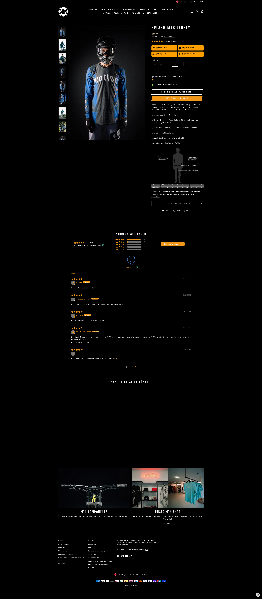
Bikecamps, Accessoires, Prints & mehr (122, 13)
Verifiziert (130, 267)
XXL (155, 70)
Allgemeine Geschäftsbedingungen (101, 561)
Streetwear (144, 9)
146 (161, 64)
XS (175, 64)
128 (154, 64)
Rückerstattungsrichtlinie (98, 564)
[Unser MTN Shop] (168, 488)
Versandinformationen (177, 203)
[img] (77, 279)
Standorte (152, 13)
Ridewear (128, 9)
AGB (89, 547)
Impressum (92, 544)
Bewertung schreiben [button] (173, 244)
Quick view (76, 438)
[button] (157, 41)
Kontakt (91, 568)
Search (90, 541)
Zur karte (168, 523)
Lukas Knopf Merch (163, 9)
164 (168, 64)
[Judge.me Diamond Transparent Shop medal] (131, 260)
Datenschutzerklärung (96, 551)
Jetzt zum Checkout (177, 98)
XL (196, 64)
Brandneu (93, 9)
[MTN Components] (94, 488)
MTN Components (110, 9)
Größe (156, 60)
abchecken (94, 521)
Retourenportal (93, 558)
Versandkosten (169, 36)
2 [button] (129, 367)
